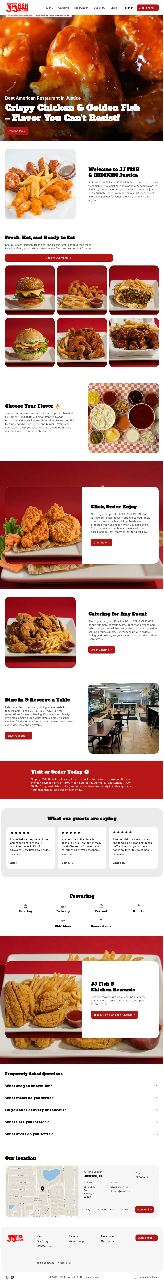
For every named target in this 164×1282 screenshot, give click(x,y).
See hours (122, 1203)
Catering (63, 7)
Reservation (81, 7)
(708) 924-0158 (117, 1181)
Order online (141, 1203)
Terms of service (45, 1256)
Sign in (129, 7)
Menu (49, 7)
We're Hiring (75, 1234)
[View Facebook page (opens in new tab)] (7, 1271)
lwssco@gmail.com (119, 1184)
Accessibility (64, 1256)
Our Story (99, 7)
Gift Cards (106, 1234)
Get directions (140, 1168)
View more (15, 854)
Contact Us (44, 1239)
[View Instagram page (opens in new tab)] (12, 1271)
